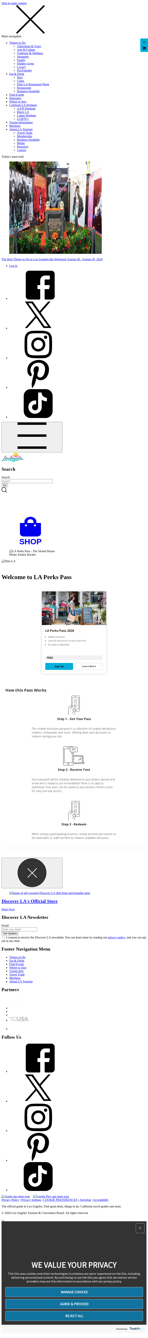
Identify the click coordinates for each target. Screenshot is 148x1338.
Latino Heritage (26, 115)
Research (22, 146)
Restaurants (24, 87)
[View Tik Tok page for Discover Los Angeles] (38, 417)
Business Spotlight (28, 91)
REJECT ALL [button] (74, 1316)
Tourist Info (16, 971)
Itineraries (15, 98)
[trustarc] (135, 1329)
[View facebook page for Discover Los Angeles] (38, 298)
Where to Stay (18, 101)
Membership (24, 136)
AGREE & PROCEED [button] (74, 1304)
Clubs (20, 80)
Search (6, 477)
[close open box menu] (30, 32)
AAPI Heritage (26, 108)
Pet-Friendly (24, 70)
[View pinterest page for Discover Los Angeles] (38, 387)
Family (21, 60)
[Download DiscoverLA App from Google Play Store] (51, 1196)
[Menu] (32, 437)
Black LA (23, 112)
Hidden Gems (25, 63)
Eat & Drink (16, 74)
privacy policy (116, 937)
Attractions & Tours (29, 46)
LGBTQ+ (23, 119)
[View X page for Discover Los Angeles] (38, 328)
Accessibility (101, 1199)
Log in (13, 265)
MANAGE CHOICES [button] (74, 1292)
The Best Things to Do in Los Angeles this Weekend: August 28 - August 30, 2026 (52, 259)
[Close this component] (32, 873)
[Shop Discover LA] (32, 544)
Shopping (23, 56)
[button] (140, 1228)
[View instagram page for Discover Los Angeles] (38, 357)
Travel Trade (24, 132)
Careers (21, 150)
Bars (20, 77)
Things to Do (17, 42)
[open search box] (74, 502)
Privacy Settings (31, 1199)
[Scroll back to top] (3, 1220)
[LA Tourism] (13, 461)
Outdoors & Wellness (30, 53)
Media (21, 143)
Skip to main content (14, 3)
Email (5, 925)
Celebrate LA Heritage (23, 105)
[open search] (74, 502)
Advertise (85, 1199)
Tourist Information (21, 122)
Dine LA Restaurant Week (33, 84)
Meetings (14, 125)
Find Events (16, 94)
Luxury (21, 67)
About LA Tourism (21, 129)
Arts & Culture (26, 49)
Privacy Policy (10, 1199)
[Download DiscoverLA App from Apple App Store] (16, 1196)
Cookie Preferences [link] (60, 1199)
